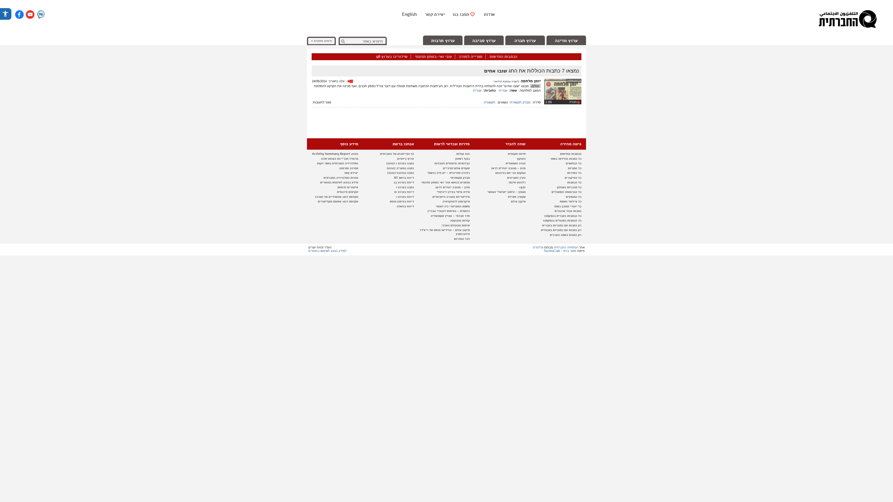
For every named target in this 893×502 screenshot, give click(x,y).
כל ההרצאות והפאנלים (566, 192)
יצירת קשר (435, 14)
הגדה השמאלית (516, 163)
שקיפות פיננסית (347, 192)
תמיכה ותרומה (348, 168)
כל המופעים (573, 197)
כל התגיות (574, 168)
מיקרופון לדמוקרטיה (456, 201)
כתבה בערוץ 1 (405, 187)
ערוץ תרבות (443, 40)
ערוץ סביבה (484, 40)
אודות (489, 14)
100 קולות (463, 154)
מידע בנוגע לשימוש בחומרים (339, 182)
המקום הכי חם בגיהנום (510, 173)
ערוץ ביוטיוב (405, 159)
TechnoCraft (552, 251)
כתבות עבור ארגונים (568, 211)
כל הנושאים (573, 163)
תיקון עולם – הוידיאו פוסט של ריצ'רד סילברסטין (445, 232)
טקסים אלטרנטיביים (456, 168)
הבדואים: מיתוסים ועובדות (452, 163)
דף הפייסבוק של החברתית (397, 154)
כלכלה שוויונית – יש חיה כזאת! (449, 173)
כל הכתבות (574, 182)
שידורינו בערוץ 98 (392, 57)
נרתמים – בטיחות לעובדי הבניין (448, 211)
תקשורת (489, 102)
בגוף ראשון (462, 159)
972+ (522, 187)
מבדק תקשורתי (519, 102)
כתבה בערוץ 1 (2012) (400, 163)
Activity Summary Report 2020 (335, 154)
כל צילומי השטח (570, 201)
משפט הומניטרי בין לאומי (453, 206)
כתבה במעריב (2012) (400, 168)
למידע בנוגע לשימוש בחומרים (327, 251)
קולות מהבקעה (460, 220)
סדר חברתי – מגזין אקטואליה (450, 216)
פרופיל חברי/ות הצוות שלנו (339, 159)
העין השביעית (516, 178)
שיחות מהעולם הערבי (455, 225)
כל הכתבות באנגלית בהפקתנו (562, 220)
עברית (503, 90)
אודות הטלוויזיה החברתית (340, 178)
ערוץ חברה (525, 40)
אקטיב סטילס (517, 197)
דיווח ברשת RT (404, 178)
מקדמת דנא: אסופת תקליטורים (338, 201)
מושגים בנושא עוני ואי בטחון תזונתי (445, 182)
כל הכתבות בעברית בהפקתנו (562, 216)
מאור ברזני (569, 251)
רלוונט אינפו (517, 182)
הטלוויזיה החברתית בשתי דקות (337, 163)
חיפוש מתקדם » (321, 41)
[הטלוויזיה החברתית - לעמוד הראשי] (847, 19)
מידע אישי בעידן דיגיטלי (453, 192)
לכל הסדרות (462, 239)
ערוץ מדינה (566, 40)
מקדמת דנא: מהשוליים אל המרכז (336, 197)
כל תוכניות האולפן (569, 187)
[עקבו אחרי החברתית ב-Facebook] (19, 14)
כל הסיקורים (573, 178)
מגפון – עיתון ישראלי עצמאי (506, 192)
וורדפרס (538, 247)
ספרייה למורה (470, 57)
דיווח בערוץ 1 (405, 197)
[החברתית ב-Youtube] (30, 14)
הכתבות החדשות (503, 57)
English (409, 14)
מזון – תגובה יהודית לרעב (508, 168)
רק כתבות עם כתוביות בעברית (561, 225)
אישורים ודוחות (347, 187)
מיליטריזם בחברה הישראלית (451, 197)
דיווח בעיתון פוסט (402, 201)
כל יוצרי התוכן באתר (567, 206)
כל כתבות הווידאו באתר (565, 159)
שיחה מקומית (517, 154)
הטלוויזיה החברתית (566, 247)
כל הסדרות (574, 173)
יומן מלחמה (531, 81)
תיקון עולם (518, 201)
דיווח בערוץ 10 (404, 192)
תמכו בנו (461, 14)
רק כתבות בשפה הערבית (565, 235)
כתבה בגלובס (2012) (400, 173)
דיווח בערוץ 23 (404, 182)
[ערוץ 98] (41, 15)
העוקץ (521, 159)
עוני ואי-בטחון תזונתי (433, 57)
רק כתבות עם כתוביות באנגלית (561, 230)
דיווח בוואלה (405, 206)
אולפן (535, 86)
